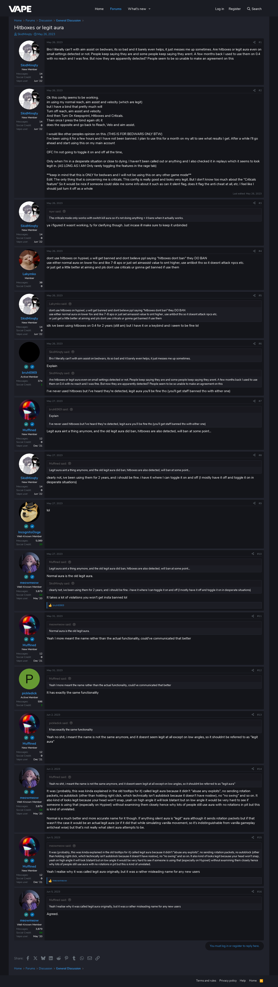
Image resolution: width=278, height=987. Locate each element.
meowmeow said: (60, 624)
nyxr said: (55, 212)
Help (243, 981)
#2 (260, 90)
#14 (259, 769)
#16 (259, 891)
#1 (260, 42)
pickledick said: (58, 723)
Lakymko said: (58, 304)
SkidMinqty (25, 34)
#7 (260, 401)
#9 (260, 503)
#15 (259, 837)
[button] (150, 9)
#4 (260, 251)
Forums (115, 9)
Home (99, 9)
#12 (259, 670)
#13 (259, 714)
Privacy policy (228, 981)
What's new (137, 9)
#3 (260, 203)
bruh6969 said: (58, 409)
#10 (259, 554)
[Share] (254, 42)
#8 (260, 455)
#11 (259, 616)
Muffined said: (58, 464)
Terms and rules (206, 981)
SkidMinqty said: (59, 352)
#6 (260, 343)
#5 (260, 295)
